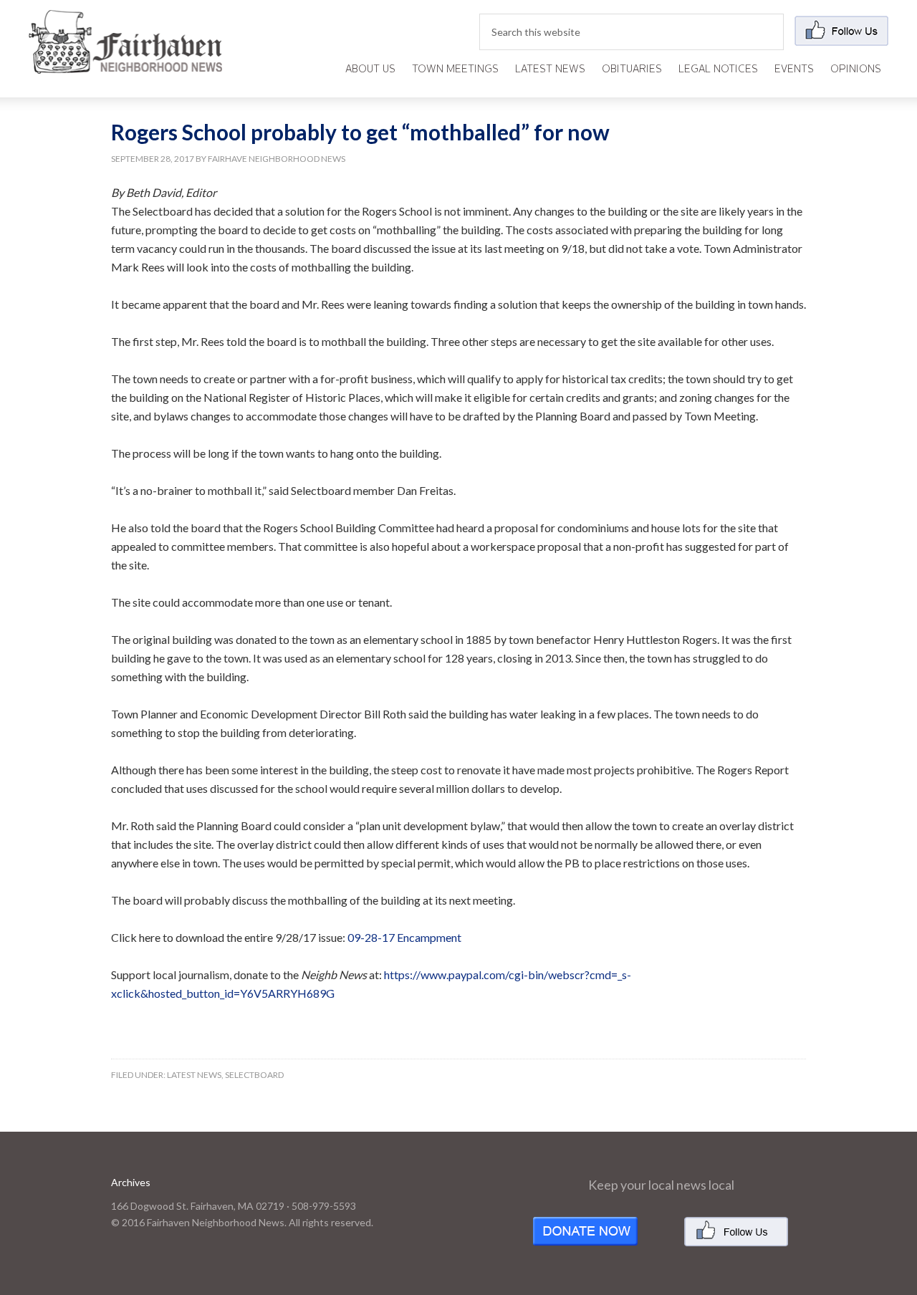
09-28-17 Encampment (404, 937)
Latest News (194, 1074)
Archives (130, 1182)
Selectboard (254, 1074)
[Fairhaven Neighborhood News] (125, 62)
